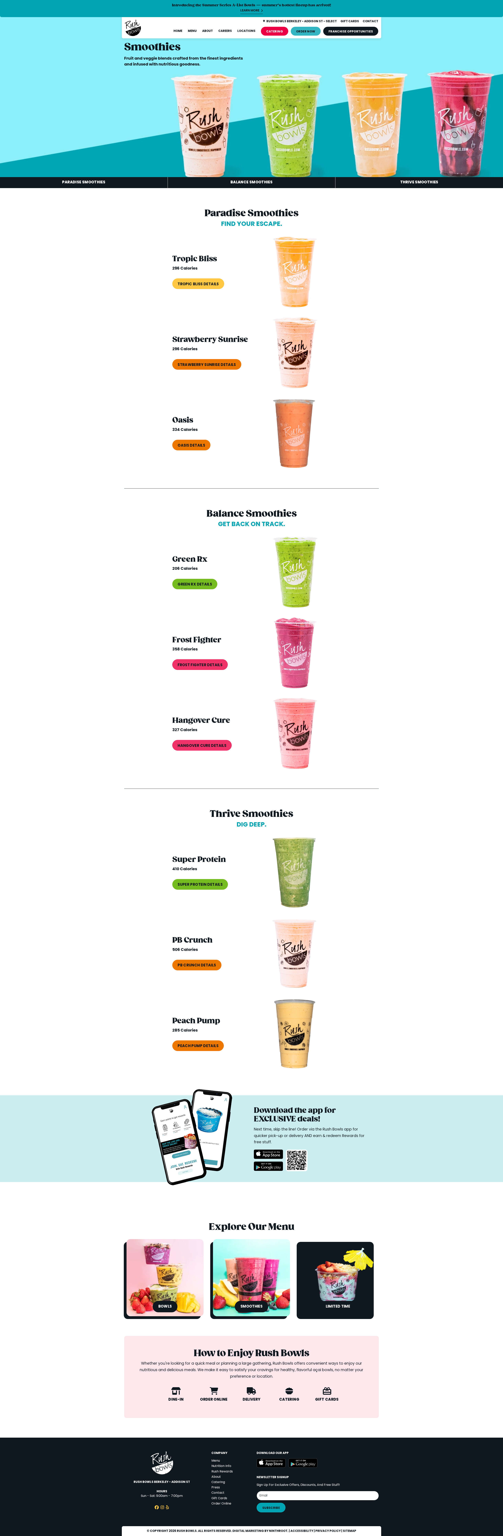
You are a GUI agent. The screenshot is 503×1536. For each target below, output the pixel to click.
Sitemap (349, 1531)
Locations (246, 31)
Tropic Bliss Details (198, 284)
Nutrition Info (221, 1466)
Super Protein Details (200, 885)
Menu (192, 31)
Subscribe (271, 1508)
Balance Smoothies (251, 182)
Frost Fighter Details (200, 665)
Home (177, 31)
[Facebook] (157, 1508)
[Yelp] (167, 1508)
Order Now (305, 31)
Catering (274, 31)
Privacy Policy (328, 1531)
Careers (225, 31)
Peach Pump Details (198, 1046)
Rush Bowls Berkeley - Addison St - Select (301, 21)
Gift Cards (219, 1498)
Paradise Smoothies (83, 182)
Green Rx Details (195, 584)
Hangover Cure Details (202, 746)
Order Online (221, 1503)
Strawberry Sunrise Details (207, 365)
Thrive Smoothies (419, 182)
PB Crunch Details (197, 965)
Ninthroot (278, 1531)
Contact (217, 1492)
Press (215, 1487)
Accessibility (301, 1531)
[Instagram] (162, 1508)
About (207, 31)
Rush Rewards (222, 1471)
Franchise (351, 31)
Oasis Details (191, 445)
